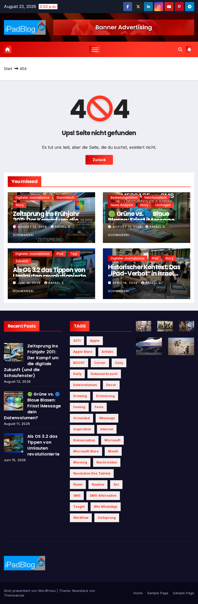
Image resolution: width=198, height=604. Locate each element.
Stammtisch (65, 197)
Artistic (107, 352)
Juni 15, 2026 (30, 283)
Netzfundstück (155, 197)
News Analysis (122, 205)
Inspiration (82, 429)
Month (113, 451)
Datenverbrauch (104, 374)
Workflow (80, 518)
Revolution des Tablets (91, 473)
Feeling (79, 407)
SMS (76, 495)
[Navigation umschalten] (95, 50)
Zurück (99, 159)
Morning (80, 462)
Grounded (81, 418)
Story (19, 205)
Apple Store (82, 352)
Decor (111, 385)
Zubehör (22, 261)
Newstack (80, 591)
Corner (100, 363)
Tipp (73, 254)
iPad (59, 254)
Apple (95, 341)
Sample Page (157, 593)
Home (138, 593)
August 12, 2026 (33, 227)
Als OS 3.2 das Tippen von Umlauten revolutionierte (49, 273)
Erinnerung (105, 396)
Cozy (119, 363)
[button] (180, 49)
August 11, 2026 (128, 227)
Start (8, 68)
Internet (106, 429)
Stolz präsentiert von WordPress (30, 591)
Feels (99, 407)
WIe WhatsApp (105, 507)
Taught (79, 507)
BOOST (79, 363)
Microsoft (112, 440)
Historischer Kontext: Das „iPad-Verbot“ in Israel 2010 (144, 273)
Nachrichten (106, 462)
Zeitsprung (107, 518)
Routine (98, 484)
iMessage (107, 418)
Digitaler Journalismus (32, 197)
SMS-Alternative (103, 495)
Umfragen (163, 205)
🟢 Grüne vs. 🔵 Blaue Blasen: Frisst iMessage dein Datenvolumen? (141, 220)
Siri (116, 484)
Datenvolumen (85, 385)
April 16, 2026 (126, 283)
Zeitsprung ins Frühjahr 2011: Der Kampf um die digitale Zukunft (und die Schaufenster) (31, 361)
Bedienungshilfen (124, 197)
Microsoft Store (86, 451)
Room (77, 484)
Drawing (80, 396)
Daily (77, 374)
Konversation (84, 440)
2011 (77, 341)
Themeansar (14, 595)
